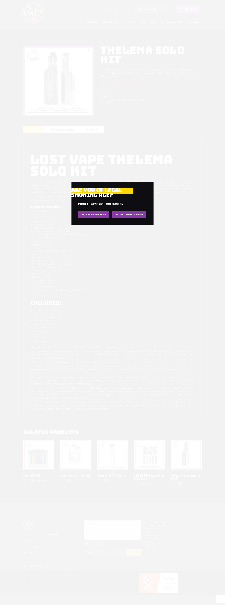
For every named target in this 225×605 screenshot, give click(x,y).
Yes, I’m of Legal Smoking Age (93, 214)
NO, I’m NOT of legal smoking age (129, 214)
